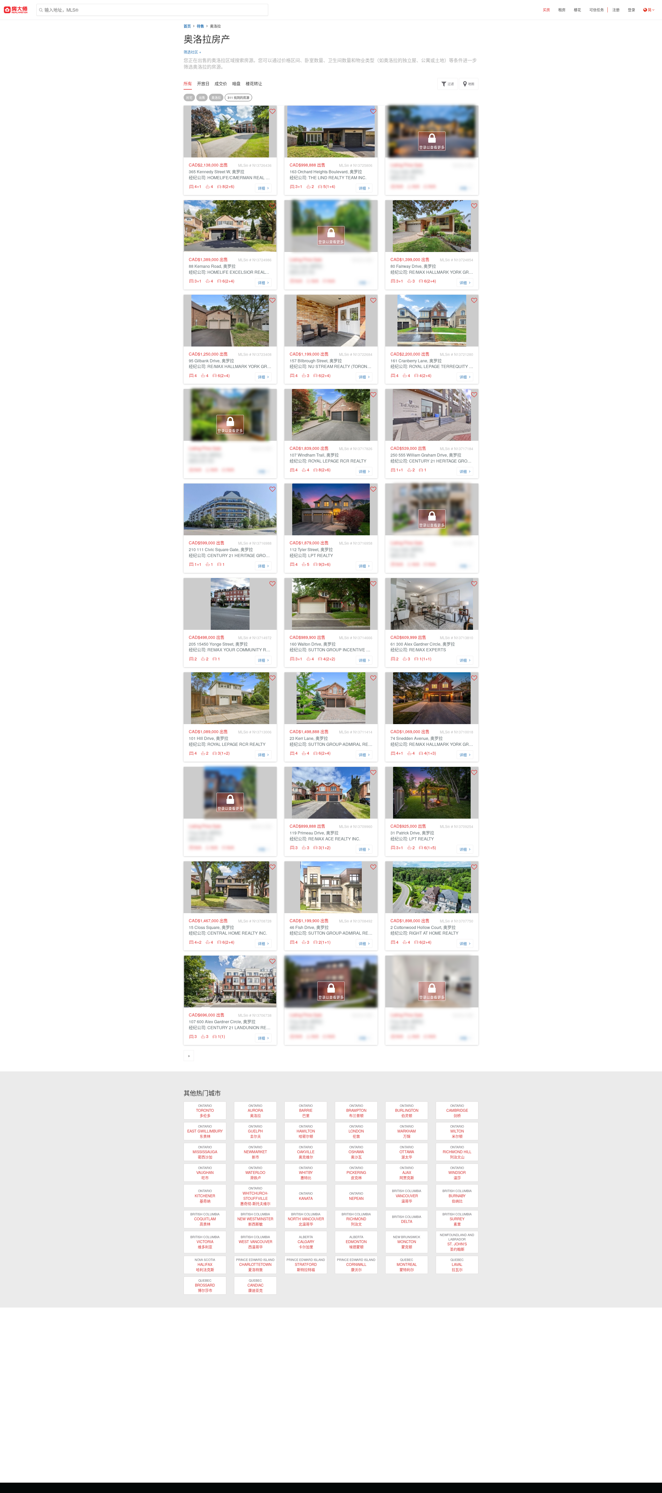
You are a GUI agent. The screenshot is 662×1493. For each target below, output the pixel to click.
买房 (546, 10)
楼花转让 (254, 83)
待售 (200, 25)
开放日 (203, 83)
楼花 (577, 10)
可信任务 (596, 10)
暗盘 (236, 83)
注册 (616, 10)
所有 (188, 83)
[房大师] (15, 9)
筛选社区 (192, 51)
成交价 (221, 83)
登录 (631, 10)
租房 (562, 10)
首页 (187, 25)
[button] (272, 111)
